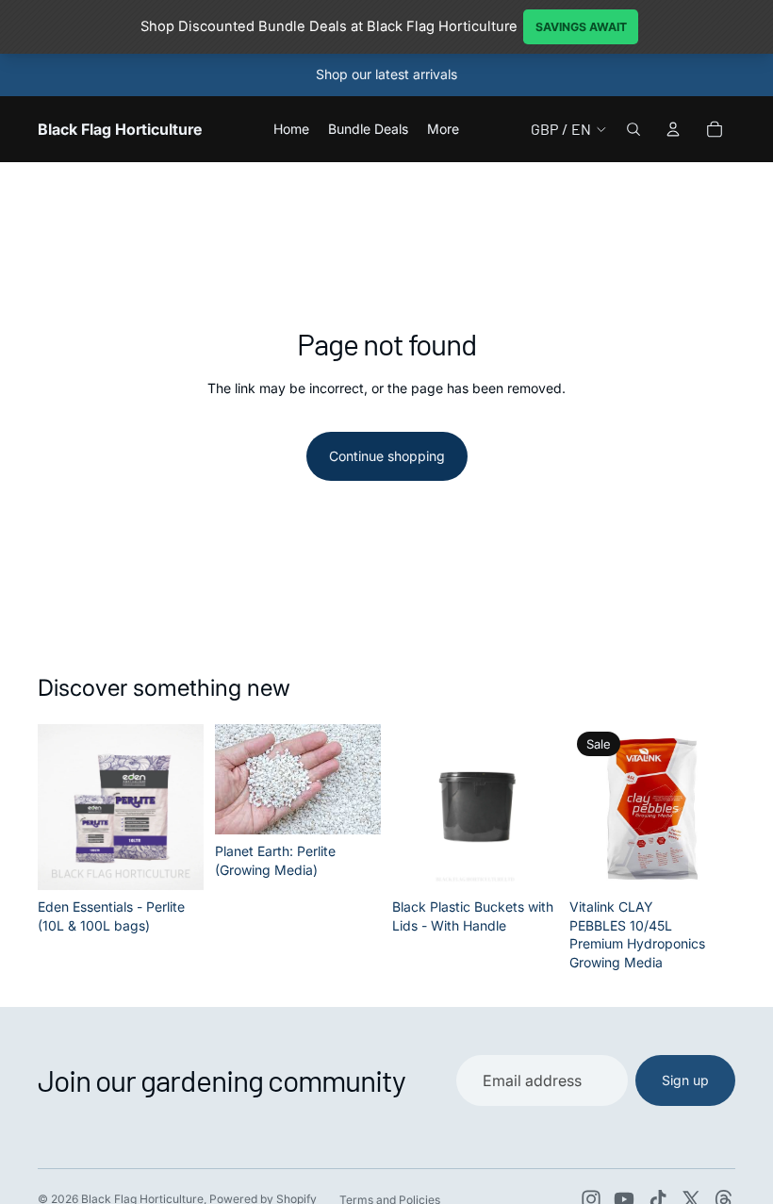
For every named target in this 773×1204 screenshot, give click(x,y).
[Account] (673, 129)
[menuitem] (443, 129)
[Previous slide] (58, 807)
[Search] (633, 129)
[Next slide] (183, 807)
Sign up (685, 1080)
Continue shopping (387, 456)
